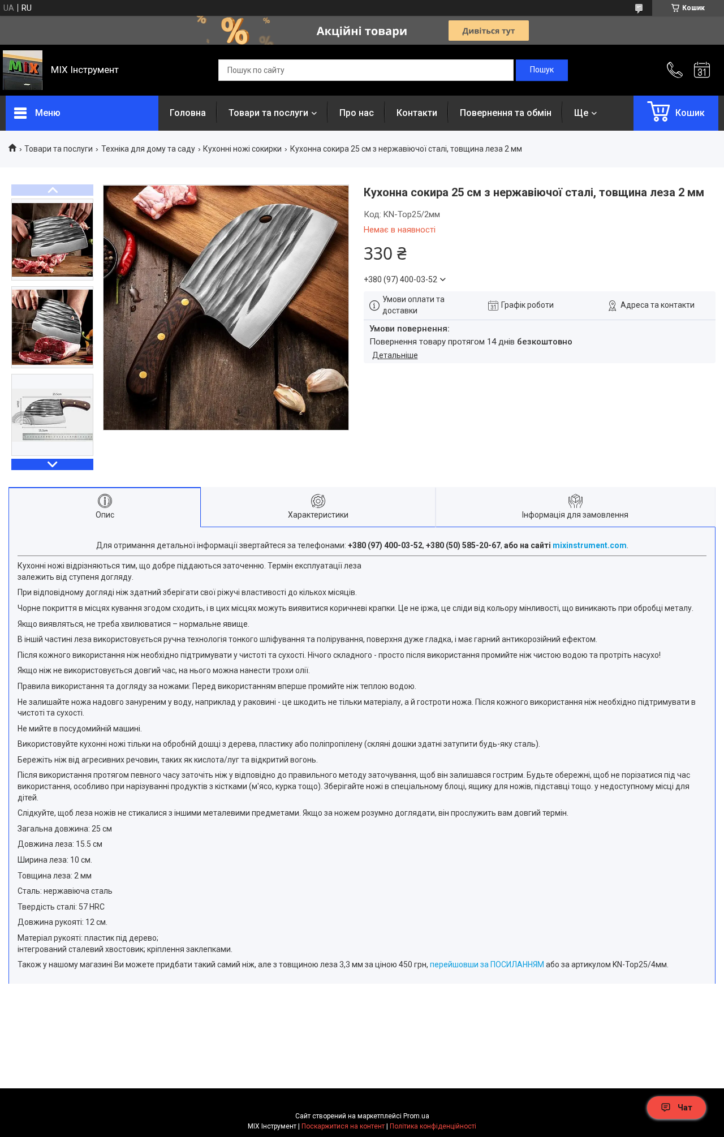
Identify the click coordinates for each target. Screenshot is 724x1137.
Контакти (417, 112)
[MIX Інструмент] (22, 70)
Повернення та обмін (505, 112)
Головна (188, 112)
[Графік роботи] (702, 70)
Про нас (356, 112)
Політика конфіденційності (433, 1126)
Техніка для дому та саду (148, 148)
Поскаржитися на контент (343, 1126)
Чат (685, 1107)
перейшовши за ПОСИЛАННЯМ (487, 964)
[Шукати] (542, 70)
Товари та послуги (268, 112)
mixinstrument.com (590, 545)
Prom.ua (416, 1116)
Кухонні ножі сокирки (242, 148)
